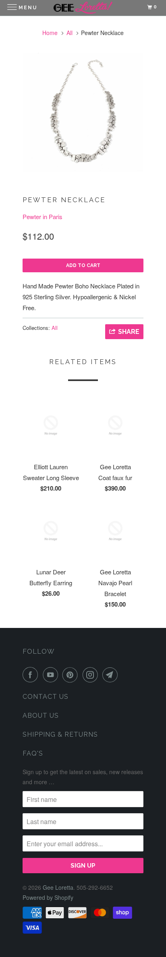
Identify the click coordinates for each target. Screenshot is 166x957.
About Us (41, 715)
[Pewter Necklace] (83, 112)
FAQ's (33, 753)
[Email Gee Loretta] (111, 674)
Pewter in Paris (42, 216)
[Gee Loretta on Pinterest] (71, 674)
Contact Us (45, 696)
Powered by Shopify (48, 897)
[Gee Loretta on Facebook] (32, 674)
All (69, 33)
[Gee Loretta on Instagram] (92, 674)
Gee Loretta (58, 887)
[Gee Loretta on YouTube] (52, 674)
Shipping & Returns (60, 734)
